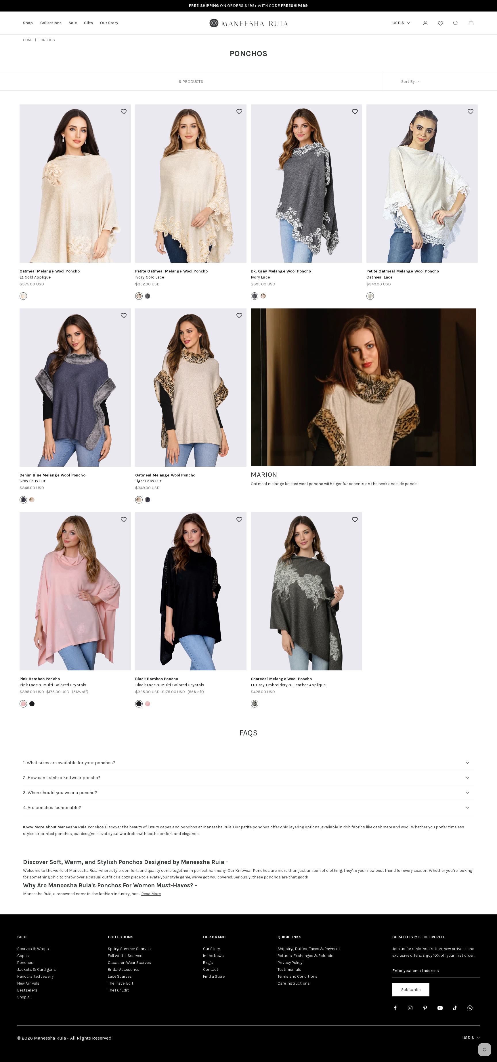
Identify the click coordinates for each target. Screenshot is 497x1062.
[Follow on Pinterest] (425, 1008)
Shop (28, 22)
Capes (23, 955)
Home (28, 40)
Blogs (208, 962)
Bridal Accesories (123, 969)
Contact (210, 969)
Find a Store (214, 976)
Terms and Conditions (298, 976)
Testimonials (289, 969)
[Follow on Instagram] (410, 1008)
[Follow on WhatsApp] (470, 1008)
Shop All (24, 997)
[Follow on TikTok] (455, 1008)
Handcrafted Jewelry (35, 976)
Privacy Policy (290, 962)
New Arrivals (28, 983)
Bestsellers (27, 990)
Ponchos (47, 40)
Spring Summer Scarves (129, 948)
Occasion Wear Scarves (129, 962)
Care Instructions (294, 983)
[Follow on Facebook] (395, 1008)
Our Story (109, 22)
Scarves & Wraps (33, 948)
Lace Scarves (120, 976)
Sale (73, 22)
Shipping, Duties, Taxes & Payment (309, 948)
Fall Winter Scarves (125, 955)
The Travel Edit (120, 983)
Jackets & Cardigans (36, 969)
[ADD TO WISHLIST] (123, 111)
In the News (213, 955)
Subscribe (410, 989)
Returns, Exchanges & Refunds (305, 955)
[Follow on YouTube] (440, 1008)
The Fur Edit (118, 990)
